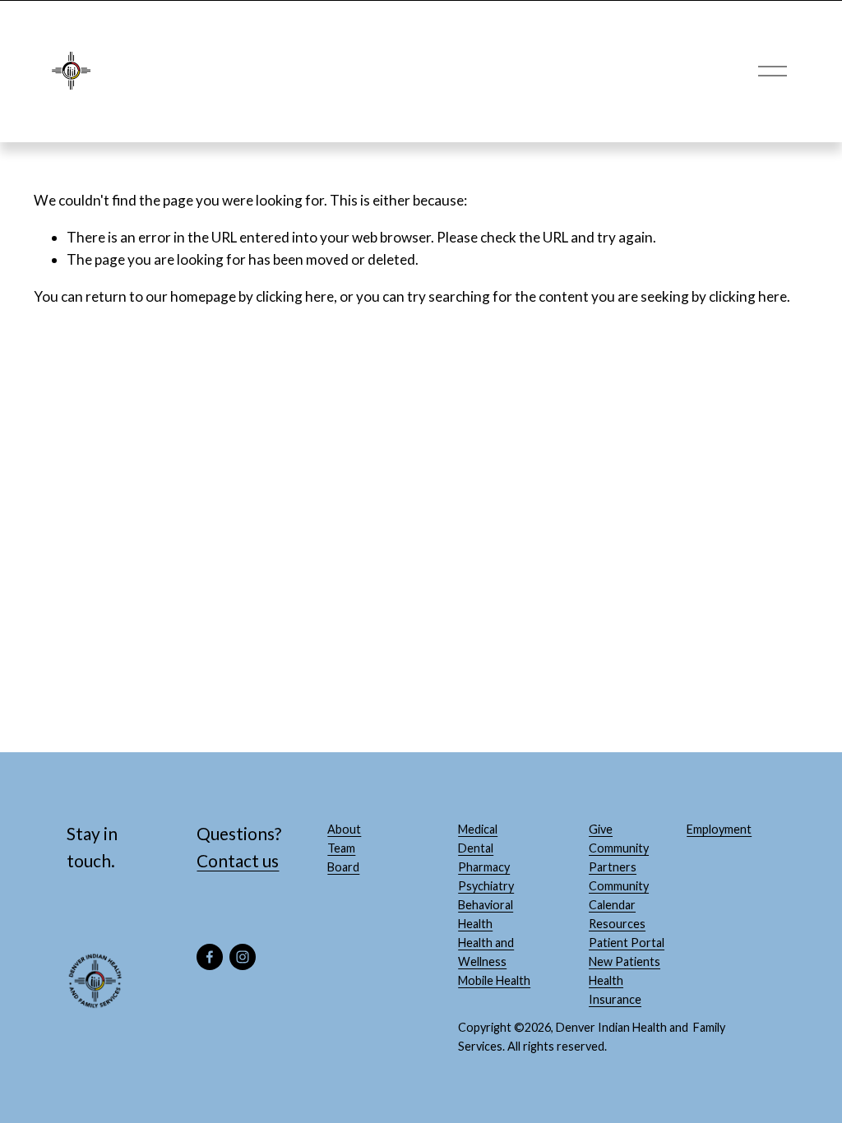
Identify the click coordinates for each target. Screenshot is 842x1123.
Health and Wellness (486, 952)
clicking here (295, 296)
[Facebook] (210, 957)
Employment (719, 829)
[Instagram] (242, 957)
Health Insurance (615, 989)
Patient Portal (626, 943)
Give (601, 829)
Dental (475, 848)
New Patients (624, 961)
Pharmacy (484, 867)
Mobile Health (494, 980)
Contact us (238, 860)
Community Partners (619, 857)
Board (343, 867)
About (344, 829)
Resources (617, 924)
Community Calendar (619, 895)
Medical (477, 829)
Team (341, 848)
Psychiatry (486, 886)
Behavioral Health (485, 914)
